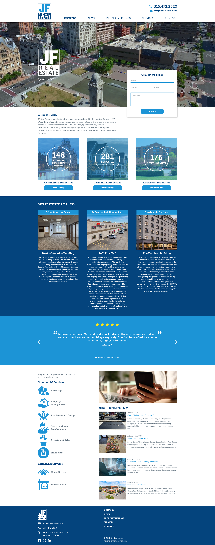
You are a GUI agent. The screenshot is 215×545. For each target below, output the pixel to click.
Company (70, 18)
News (91, 18)
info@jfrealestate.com (165, 10)
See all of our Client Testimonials (107, 357)
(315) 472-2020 (50, 528)
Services (147, 18)
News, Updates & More (116, 408)
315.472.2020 (165, 6)
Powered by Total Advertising (115, 541)
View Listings (58, 188)
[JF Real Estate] (44, 11)
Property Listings (118, 18)
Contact (171, 18)
